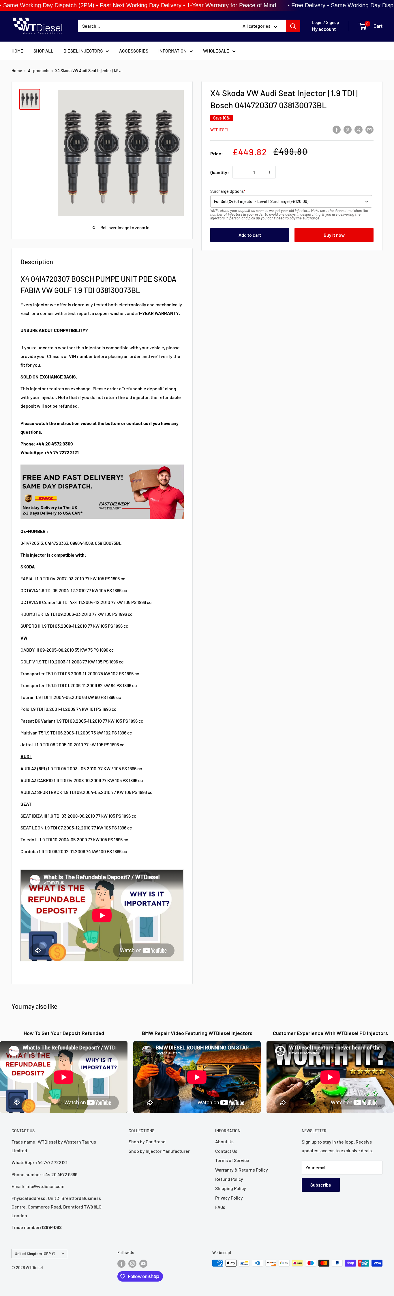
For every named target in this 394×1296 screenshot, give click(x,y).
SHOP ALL (43, 50)
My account (324, 29)
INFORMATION (172, 50)
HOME (17, 50)
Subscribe (320, 1184)
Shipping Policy (230, 1188)
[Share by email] (369, 129)
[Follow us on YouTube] (143, 1264)
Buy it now (334, 235)
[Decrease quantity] (239, 172)
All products (38, 70)
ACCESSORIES (133, 50)
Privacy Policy (229, 1197)
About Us (224, 1141)
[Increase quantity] (269, 172)
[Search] (293, 26)
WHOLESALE (216, 50)
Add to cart (250, 235)
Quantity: (219, 172)
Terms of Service (232, 1160)
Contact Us (226, 1151)
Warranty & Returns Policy (241, 1169)
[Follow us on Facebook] (121, 1264)
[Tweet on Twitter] (358, 129)
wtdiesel (219, 129)
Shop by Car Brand (147, 1141)
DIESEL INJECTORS (83, 50)
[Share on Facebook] (337, 129)
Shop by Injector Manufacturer (159, 1151)
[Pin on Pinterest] (348, 129)
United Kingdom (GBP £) (35, 1253)
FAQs (220, 1207)
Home (17, 70)
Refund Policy (229, 1179)
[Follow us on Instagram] (132, 1264)
